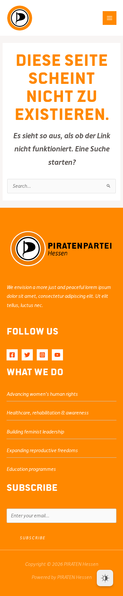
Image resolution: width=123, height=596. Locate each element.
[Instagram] (42, 354)
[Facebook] (12, 354)
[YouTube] (57, 354)
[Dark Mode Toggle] (105, 578)
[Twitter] (27, 354)
